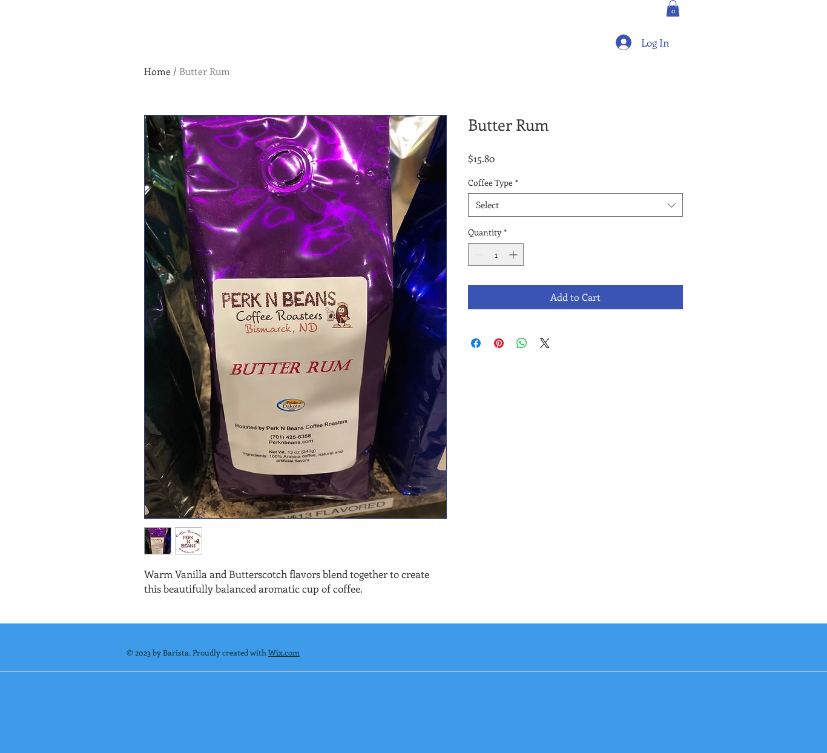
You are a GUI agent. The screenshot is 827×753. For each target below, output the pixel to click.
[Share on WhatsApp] (522, 343)
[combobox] (575, 205)
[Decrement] (477, 254)
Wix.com (284, 652)
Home (157, 71)
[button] (673, 8)
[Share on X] (545, 343)
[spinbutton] (496, 254)
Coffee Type (493, 182)
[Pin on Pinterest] (499, 343)
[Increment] (514, 254)
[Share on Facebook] (476, 343)
